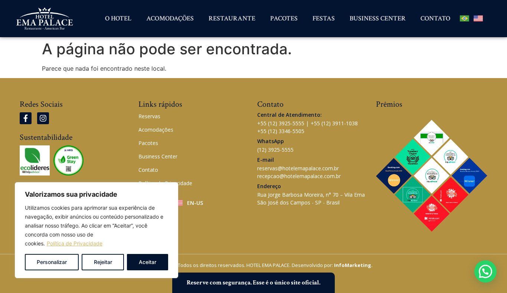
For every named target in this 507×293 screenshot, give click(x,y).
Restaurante (232, 18)
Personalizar (52, 262)
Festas (324, 18)
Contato (435, 18)
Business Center (378, 18)
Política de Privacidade (74, 243)
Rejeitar (103, 262)
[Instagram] (43, 118)
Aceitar (147, 262)
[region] (96, 230)
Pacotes (284, 18)
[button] (485, 271)
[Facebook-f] (26, 118)
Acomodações (170, 18)
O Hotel (118, 18)
